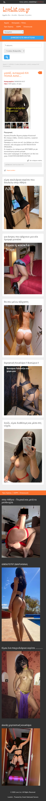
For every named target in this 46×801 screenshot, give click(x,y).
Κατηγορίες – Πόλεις (19, 23)
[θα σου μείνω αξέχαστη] (23, 355)
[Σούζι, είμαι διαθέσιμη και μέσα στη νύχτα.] (23, 482)
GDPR (18, 27)
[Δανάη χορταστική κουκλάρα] (21, 785)
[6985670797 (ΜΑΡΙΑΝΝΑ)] (21, 641)
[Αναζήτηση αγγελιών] (7, 57)
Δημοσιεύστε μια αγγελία (23, 38)
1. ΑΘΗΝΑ (10, 64)
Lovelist (10, 797)
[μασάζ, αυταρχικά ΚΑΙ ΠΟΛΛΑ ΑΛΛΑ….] (17, 105)
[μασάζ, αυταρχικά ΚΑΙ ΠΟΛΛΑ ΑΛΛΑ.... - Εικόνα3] (20, 125)
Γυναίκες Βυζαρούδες (20, 64)
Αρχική (6, 23)
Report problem (11, 170)
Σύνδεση (40, 2)
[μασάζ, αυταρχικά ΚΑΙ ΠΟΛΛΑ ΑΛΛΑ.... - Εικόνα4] (26, 125)
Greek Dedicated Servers (30, 797)
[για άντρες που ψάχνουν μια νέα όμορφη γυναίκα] (23, 294)
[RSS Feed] (4, 2)
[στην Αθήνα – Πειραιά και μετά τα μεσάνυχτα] (21, 557)
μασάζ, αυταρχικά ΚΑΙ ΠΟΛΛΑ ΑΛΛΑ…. (16, 74)
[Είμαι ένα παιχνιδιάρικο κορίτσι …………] (21, 718)
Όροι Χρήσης (8, 27)
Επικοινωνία (28, 27)
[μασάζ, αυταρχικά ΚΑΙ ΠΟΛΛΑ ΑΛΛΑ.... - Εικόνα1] (8, 125)
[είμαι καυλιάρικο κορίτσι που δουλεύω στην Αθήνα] (23, 228)
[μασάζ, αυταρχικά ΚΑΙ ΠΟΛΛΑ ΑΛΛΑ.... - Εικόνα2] (14, 125)
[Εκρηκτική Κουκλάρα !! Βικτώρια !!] (23, 415)
